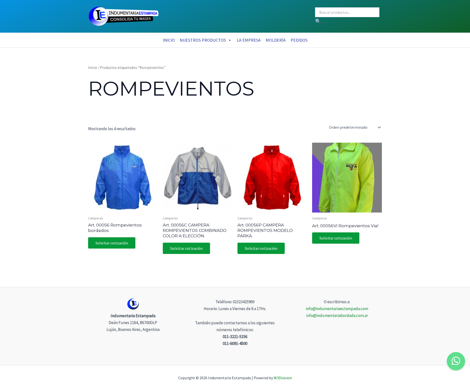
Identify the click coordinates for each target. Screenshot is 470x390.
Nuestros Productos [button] (203, 40)
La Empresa (249, 40)
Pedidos (299, 40)
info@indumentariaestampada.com (337, 308)
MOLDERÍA (276, 40)
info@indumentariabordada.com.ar (337, 315)
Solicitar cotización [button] (111, 242)
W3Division (283, 377)
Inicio (169, 40)
